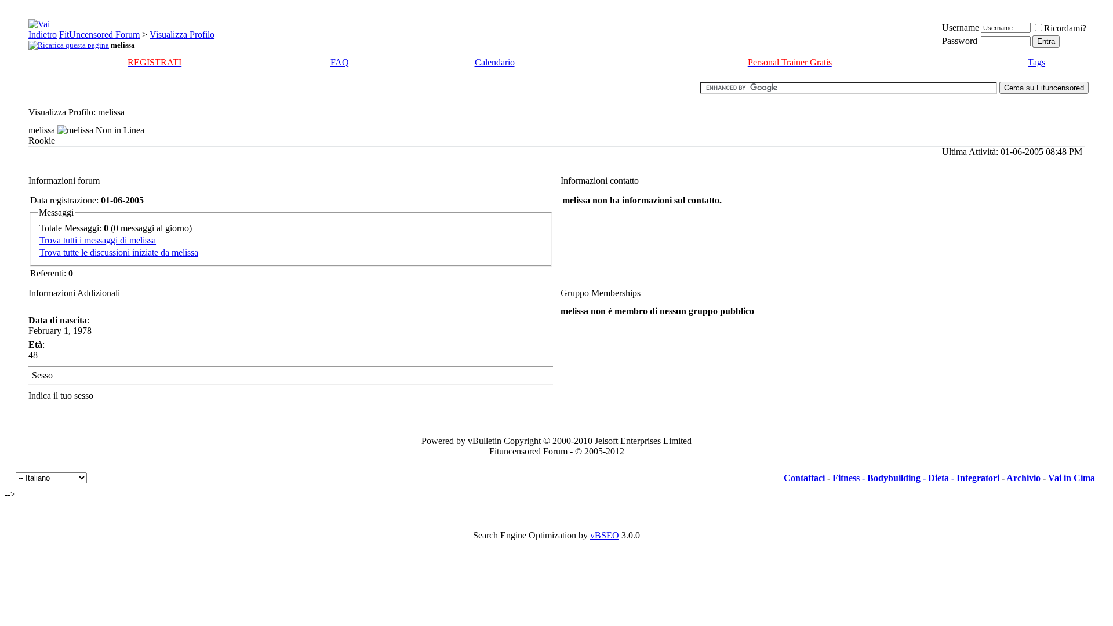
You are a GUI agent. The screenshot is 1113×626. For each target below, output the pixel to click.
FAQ (339, 62)
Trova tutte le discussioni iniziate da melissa (118, 252)
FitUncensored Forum (99, 34)
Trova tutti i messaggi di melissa (97, 240)
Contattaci (804, 478)
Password (959, 41)
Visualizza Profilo (182, 34)
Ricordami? (1065, 28)
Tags (1036, 62)
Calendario (495, 62)
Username (960, 27)
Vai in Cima (1071, 478)
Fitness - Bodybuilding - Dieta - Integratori (915, 478)
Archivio (1023, 478)
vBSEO (604, 535)
